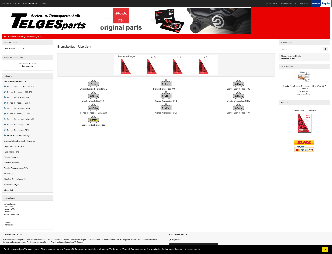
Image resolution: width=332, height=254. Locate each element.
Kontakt (7, 222)
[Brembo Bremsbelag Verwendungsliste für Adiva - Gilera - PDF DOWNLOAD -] (153, 64)
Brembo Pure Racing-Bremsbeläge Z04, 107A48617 (304, 86)
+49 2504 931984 (30, 3)
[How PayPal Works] (321, 3)
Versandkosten (10, 204)
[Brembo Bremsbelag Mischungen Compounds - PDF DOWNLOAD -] (127, 64)
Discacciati (8, 190)
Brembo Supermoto (12, 157)
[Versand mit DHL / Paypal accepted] (304, 146)
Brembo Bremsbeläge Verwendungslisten (25, 36)
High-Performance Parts (14, 146)
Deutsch (272, 3)
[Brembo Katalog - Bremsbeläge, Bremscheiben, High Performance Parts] (304, 123)
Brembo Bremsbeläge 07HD (18, 108)
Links (43, 3)
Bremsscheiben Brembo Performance (19, 141)
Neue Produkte (287, 66)
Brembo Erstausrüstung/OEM (16, 168)
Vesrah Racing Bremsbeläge (18, 135)
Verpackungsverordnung (14, 214)
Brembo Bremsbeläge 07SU (18, 124)
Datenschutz (9, 206)
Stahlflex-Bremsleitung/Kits (15, 179)
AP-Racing (8, 173)
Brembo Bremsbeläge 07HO (18, 113)
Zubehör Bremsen (11, 162)
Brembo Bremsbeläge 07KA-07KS (20, 119)
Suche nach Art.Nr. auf (27, 63)
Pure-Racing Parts (11, 151)
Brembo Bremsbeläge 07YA (17, 130)
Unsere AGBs (9, 209)
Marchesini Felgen (11, 184)
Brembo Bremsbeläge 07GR (18, 102)
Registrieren (176, 239)
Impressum (8, 224)
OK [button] (325, 249)
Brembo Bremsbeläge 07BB (17, 97)
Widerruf (7, 211)
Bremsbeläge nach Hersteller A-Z (20, 86)
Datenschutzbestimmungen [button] (187, 249)
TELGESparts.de (11, 3)
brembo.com (27, 66)
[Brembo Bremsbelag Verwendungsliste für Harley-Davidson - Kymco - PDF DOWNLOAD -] (179, 64)
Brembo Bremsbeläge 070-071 (19, 92)
